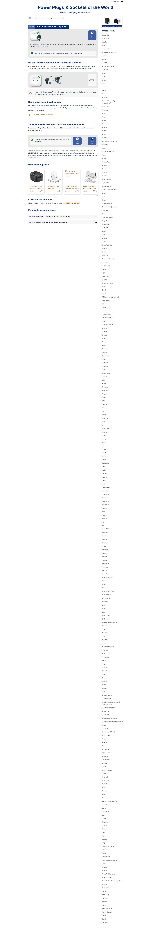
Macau (104, 498)
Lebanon (104, 473)
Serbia (104, 746)
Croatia (104, 231)
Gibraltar (104, 342)
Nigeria (104, 608)
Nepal (103, 588)
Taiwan (104, 818)
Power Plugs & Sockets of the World (75, 7)
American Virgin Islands (109, 52)
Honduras (105, 387)
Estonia (104, 290)
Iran (103, 408)
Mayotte (104, 543)
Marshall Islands (107, 529)
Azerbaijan (105, 87)
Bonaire (104, 137)
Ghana (104, 338)
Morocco (104, 570)
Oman (103, 629)
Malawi (104, 511)
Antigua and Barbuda (108, 66)
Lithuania (104, 491)
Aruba (103, 76)
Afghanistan (105, 35)
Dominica (105, 255)
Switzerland (105, 811)
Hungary (104, 394)
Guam (103, 359)
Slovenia (104, 766)
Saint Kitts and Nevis (108, 708)
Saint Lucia (105, 711)
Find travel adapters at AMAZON (43, 115)
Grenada (104, 352)
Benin (103, 124)
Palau (103, 636)
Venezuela (105, 898)
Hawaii (104, 383)
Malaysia (104, 515)
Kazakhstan (105, 446)
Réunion (104, 678)
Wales (104, 905)
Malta (103, 525)
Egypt (103, 273)
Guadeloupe (105, 356)
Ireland (104, 414)
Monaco (104, 556)
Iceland (104, 397)
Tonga (104, 843)
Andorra (104, 56)
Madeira (104, 508)
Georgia (104, 331)
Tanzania (104, 825)
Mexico (104, 546)
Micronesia (105, 549)
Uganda (104, 867)
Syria (103, 815)
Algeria (104, 45)
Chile (103, 196)
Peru (103, 653)
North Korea (105, 619)
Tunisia (104, 850)
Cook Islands (106, 224)
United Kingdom (107, 877)
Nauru (104, 584)
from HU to (31, 26)
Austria (104, 83)
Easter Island (106, 266)
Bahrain (104, 97)
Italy (103, 425)
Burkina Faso (106, 162)
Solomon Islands (107, 770)
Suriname (105, 798)
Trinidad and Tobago (108, 846)
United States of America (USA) (111, 881)
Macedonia (105, 501)
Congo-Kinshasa (107, 221)
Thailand (104, 829)
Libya (103, 484)
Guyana (104, 376)
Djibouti (104, 252)
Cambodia (105, 169)
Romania (104, 681)
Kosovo (104, 456)
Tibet (103, 832)
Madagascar (105, 504)
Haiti (103, 380)
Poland (104, 664)
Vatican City (105, 894)
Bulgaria (104, 158)
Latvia (103, 470)
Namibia (104, 581)
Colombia (105, 210)
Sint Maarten (106, 759)
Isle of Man (105, 418)
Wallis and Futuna (107, 908)
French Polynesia (107, 317)
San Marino (105, 728)
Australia (104, 80)
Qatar (103, 674)
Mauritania (105, 536)
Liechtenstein (106, 487)
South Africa (105, 777)
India (103, 401)
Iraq (103, 411)
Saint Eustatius (106, 698)
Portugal (104, 667)
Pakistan (104, 633)
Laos (103, 466)
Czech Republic (107, 245)
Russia (104, 685)
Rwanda (104, 688)
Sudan (104, 794)
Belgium (104, 117)
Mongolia (104, 560)
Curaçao (104, 238)
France (104, 311)
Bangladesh (105, 106)
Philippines (105, 657)
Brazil (103, 148)
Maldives (104, 518)
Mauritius (104, 539)
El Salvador (105, 276)
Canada (104, 176)
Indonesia (105, 404)
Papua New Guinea (108, 646)
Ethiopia (104, 293)
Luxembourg (105, 494)
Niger (103, 605)
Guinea (104, 369)
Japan (104, 435)
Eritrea (104, 286)
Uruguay (104, 884)
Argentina (105, 69)
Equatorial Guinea (107, 283)
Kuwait (104, 460)
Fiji (103, 304)
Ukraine (104, 870)
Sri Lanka (105, 791)
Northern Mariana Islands (109, 622)
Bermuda (104, 127)
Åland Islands (106, 38)
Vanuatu (104, 891)
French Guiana (106, 314)
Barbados (105, 110)
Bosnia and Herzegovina (109, 141)
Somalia (104, 773)
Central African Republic (109, 189)
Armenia (104, 73)
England (104, 279)
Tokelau (104, 839)
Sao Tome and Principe (109, 732)
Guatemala (105, 363)
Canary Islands (106, 179)
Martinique (105, 532)
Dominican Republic (108, 259)
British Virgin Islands (108, 151)
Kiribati (104, 453)
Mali (103, 522)
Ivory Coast (105, 428)
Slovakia (104, 763)
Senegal (104, 742)
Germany (104, 335)
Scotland (104, 739)
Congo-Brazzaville (107, 217)
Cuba (103, 234)
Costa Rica (105, 228)
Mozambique (106, 574)
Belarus (104, 113)
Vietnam (104, 901)
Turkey (104, 853)
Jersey (104, 439)
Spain (103, 787)
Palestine (105, 639)
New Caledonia (106, 595)
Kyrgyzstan (105, 463)
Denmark (104, 248)
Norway (104, 626)
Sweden (104, 808)
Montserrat (105, 567)
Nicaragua (105, 601)
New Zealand (106, 598)
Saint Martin (105, 715)
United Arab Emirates (108, 874)
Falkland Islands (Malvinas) (110, 297)
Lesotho (104, 477)
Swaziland (105, 804)
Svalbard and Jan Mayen (109, 801)
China (103, 200)
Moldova (104, 553)
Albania (104, 42)
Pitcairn (104, 660)
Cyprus (104, 241)
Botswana (105, 144)
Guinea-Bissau (106, 373)
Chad (103, 193)
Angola (104, 59)
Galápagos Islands (107, 324)
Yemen (104, 915)
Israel (103, 421)
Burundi (104, 165)
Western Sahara (107, 912)
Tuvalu (104, 863)
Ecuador (104, 269)
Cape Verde (105, 182)
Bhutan (104, 131)
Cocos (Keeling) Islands (109, 207)
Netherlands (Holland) (108, 591)
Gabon (104, 321)
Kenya (104, 449)
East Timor (105, 262)
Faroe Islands (106, 300)
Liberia (104, 480)
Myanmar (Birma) (107, 577)
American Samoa (107, 49)
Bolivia (104, 134)
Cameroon (105, 172)
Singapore (105, 756)
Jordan (104, 442)
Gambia (104, 328)
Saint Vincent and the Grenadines (112, 721)
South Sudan (106, 784)
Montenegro (105, 563)
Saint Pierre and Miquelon (110, 718)
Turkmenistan (106, 856)
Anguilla (104, 62)
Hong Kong (105, 390)
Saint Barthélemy (107, 695)
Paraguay (105, 650)
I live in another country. (58, 18)
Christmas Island (107, 203)
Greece (104, 345)
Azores (104, 90)
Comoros (104, 214)
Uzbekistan (105, 888)
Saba (103, 691)
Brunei (104, 155)
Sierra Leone (106, 753)
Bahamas (105, 94)
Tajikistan (105, 822)
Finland (104, 307)
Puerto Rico (105, 671)
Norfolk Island (106, 615)
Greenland (105, 349)
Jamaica (104, 432)
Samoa (104, 725)
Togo (103, 836)
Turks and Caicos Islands (109, 860)
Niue (103, 612)
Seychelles (105, 749)
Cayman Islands (107, 186)
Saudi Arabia (106, 735)
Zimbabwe (105, 922)
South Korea (105, 780)
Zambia (104, 919)
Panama (104, 643)
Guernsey (105, 366)
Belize (104, 120)
